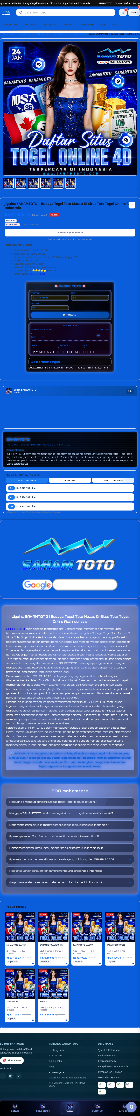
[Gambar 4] (45, 183)
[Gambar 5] (58, 183)
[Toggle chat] (131, 1107)
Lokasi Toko (55, 1061)
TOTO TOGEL (57, 34)
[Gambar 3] (33, 183)
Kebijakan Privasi (107, 1055)
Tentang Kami (56, 1050)
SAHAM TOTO (10, 24)
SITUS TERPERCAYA (27, 480)
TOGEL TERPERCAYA (113, 480)
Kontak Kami (56, 1055)
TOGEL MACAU (24, 34)
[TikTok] (19, 1076)
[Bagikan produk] (132, 205)
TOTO (113, 24)
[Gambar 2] (20, 183)
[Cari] (21, 12)
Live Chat (125, 1111)
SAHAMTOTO (105, 3)
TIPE (73, 293)
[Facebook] (3, 1076)
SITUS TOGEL (87, 24)
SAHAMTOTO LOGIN (76, 34)
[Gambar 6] (70, 183)
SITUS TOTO (68, 24)
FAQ (51, 1066)
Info (130, 391)
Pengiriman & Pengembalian (113, 1066)
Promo (118, 3)
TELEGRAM (43, 1111)
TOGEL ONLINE (41, 34)
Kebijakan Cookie (107, 1061)
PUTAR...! (70, 315)
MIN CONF (35, 303)
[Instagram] (11, 1076)
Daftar (127, 3)
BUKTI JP (97, 1111)
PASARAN (35, 293)
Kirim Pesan (14, 1060)
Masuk (136, 3)
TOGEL (102, 24)
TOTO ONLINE (7, 34)
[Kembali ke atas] (132, 1098)
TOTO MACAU (49, 24)
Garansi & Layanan (108, 1077)
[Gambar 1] (8, 183)
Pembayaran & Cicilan (110, 1071)
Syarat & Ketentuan (109, 1050)
